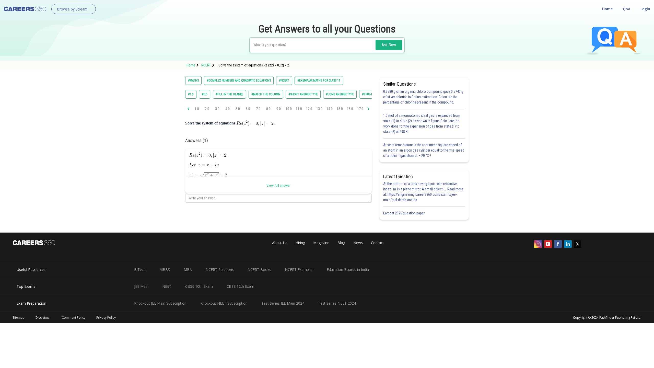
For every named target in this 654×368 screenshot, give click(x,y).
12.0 (309, 109)
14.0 (329, 109)
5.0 (238, 109)
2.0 (207, 109)
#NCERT (284, 80)
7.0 (258, 109)
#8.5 (204, 94)
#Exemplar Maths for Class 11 (318, 80)
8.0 (268, 109)
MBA (188, 269)
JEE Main (141, 286)
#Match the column (265, 94)
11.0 (299, 109)
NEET (166, 286)
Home (607, 8)
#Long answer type (340, 94)
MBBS (164, 269)
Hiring (300, 242)
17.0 (360, 109)
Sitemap (19, 317)
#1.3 (191, 94)
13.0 (319, 109)
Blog (341, 242)
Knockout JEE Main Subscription (160, 303)
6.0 (248, 109)
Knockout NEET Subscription (224, 303)
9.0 (278, 109)
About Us (279, 242)
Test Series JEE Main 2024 (282, 303)
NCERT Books (259, 269)
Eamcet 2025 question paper (404, 213)
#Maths (193, 80)
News (358, 242)
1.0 (197, 109)
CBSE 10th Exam (199, 286)
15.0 (340, 109)
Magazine (321, 242)
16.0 (350, 109)
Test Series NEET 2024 (337, 303)
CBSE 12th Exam (240, 286)
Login (645, 8)
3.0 (217, 109)
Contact (377, 242)
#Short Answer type (303, 94)
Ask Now (389, 44)
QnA (626, 8)
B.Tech (140, 269)
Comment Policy (73, 317)
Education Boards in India (348, 269)
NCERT (206, 65)
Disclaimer (43, 317)
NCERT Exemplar (299, 269)
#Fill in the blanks (229, 94)
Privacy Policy (106, 317)
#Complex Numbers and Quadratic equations (239, 80)
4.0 (227, 109)
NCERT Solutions (220, 269)
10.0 (289, 109)
